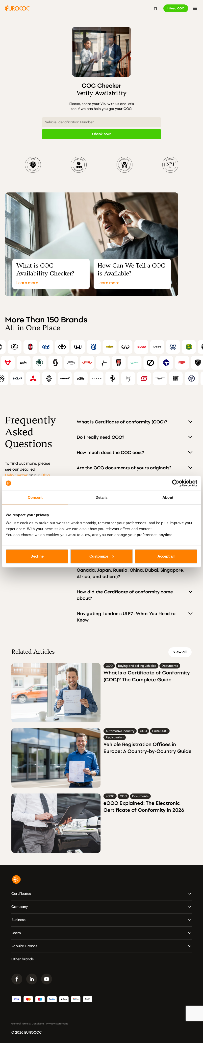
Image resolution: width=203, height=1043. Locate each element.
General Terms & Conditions (27, 1023)
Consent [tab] (35, 497)
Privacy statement (57, 1023)
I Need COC (175, 8)
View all (180, 652)
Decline (37, 556)
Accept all (166, 556)
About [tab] (167, 497)
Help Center (16, 475)
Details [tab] (102, 497)
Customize (98, 556)
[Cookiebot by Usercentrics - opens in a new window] (175, 483)
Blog (45, 475)
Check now (101, 134)
